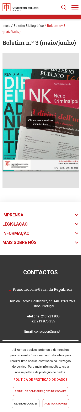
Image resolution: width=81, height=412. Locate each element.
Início (6, 26)
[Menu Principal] (75, 7)
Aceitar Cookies (55, 403)
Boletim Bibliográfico (29, 26)
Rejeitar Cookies (26, 403)
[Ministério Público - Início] (20, 7)
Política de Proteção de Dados (41, 380)
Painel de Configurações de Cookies (40, 391)
